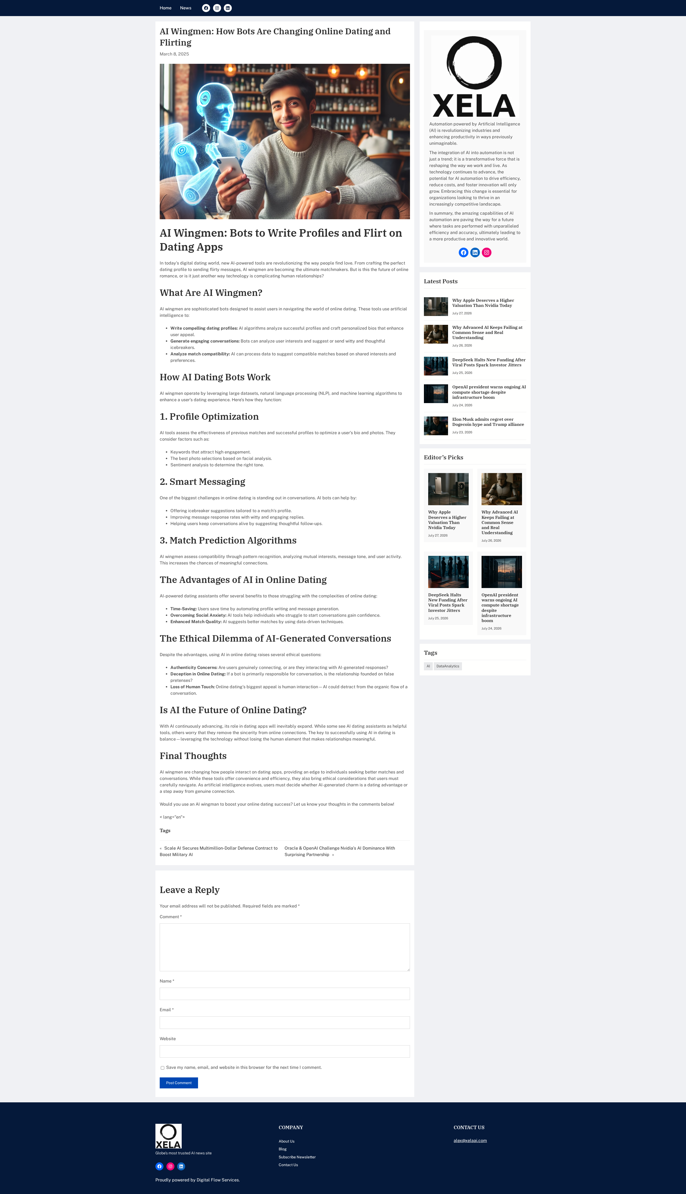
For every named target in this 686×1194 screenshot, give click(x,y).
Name (167, 981)
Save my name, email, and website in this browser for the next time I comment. (244, 1067)
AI (428, 666)
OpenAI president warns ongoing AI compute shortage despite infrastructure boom (489, 392)
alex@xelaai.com (470, 1140)
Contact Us (288, 1165)
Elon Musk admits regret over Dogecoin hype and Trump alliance (488, 422)
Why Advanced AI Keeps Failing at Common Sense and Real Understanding (487, 332)
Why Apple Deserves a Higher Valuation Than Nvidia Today (483, 303)
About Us (286, 1141)
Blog (283, 1149)
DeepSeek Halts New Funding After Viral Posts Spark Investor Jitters (489, 362)
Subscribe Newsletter (297, 1157)
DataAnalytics (448, 666)
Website (168, 1038)
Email (167, 1009)
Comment (171, 916)
